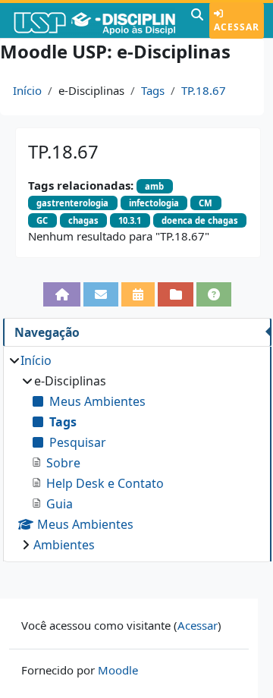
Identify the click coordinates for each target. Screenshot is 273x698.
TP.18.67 (203, 90)
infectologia (154, 203)
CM (205, 203)
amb (154, 186)
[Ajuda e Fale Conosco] (213, 294)
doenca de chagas (200, 220)
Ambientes (64, 544)
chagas (83, 220)
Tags (153, 90)
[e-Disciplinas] (93, 20)
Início (27, 90)
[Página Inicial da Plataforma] (61, 294)
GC (42, 220)
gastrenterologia (72, 203)
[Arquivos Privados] (175, 294)
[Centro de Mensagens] (100, 294)
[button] (197, 20)
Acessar (236, 26)
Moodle (118, 670)
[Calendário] (138, 294)
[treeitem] (137, 452)
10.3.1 (129, 220)
